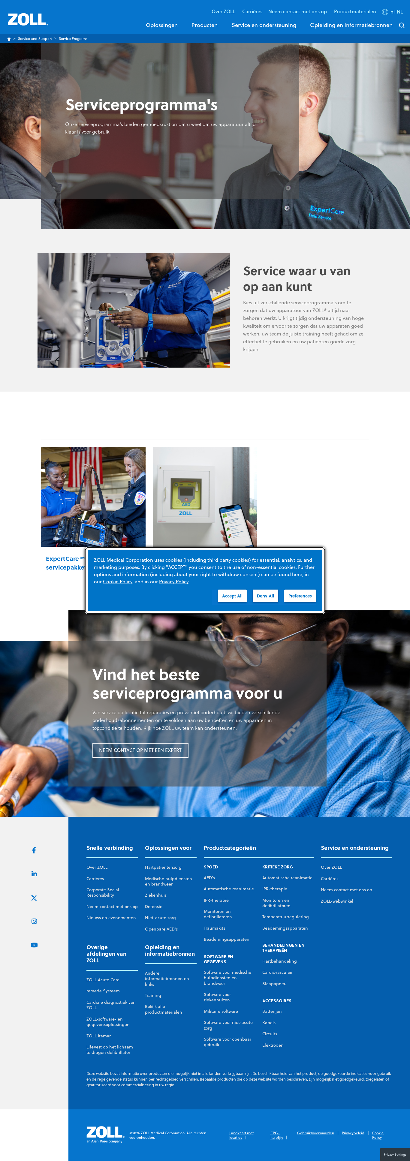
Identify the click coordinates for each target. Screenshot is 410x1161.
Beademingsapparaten (226, 939)
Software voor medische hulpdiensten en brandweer (227, 977)
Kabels (269, 1023)
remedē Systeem (103, 991)
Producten (204, 25)
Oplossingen (162, 25)
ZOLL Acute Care (102, 980)
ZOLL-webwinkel (337, 901)
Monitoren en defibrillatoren (218, 914)
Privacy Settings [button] (395, 1154)
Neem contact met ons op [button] (298, 11)
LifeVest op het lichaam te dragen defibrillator (109, 1049)
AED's (209, 878)
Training (153, 995)
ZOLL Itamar (98, 1036)
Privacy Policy (173, 581)
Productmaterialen (355, 11)
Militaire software (221, 1011)
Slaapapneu (274, 984)
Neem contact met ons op (112, 907)
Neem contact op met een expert (140, 750)
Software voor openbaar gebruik (227, 1042)
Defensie (153, 907)
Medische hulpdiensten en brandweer (168, 881)
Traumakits (214, 928)
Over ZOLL (96, 867)
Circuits (269, 1034)
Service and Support (35, 38)
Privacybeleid (353, 1132)
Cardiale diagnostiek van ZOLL (111, 1005)
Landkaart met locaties (241, 1135)
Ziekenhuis (156, 895)
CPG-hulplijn (276, 1135)
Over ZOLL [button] (224, 11)
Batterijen (272, 1011)
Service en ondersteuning (264, 25)
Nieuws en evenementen (111, 918)
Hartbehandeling (279, 961)
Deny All (265, 595)
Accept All (232, 595)
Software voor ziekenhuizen (217, 997)
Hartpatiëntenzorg (163, 867)
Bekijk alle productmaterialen (163, 1009)
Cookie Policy (378, 1135)
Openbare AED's (161, 929)
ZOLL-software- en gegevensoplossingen (108, 1021)
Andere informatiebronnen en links (167, 978)
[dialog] (205, 580)
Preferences (300, 595)
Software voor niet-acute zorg (228, 1025)
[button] (393, 13)
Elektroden (273, 1045)
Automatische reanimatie (229, 889)
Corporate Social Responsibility (102, 892)
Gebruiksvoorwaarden (315, 1132)
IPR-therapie (216, 900)
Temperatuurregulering (285, 917)
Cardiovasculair (277, 972)
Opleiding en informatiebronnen (351, 25)
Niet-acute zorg (160, 918)
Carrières (252, 11)
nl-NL (396, 11)
